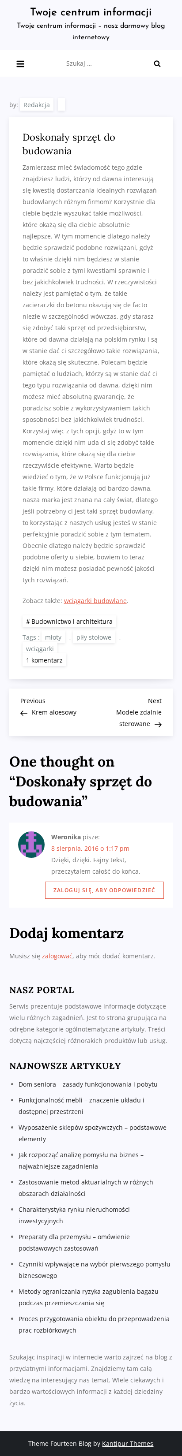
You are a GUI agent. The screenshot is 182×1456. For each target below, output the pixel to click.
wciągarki (40, 648)
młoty (53, 637)
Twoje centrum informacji (91, 12)
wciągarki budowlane (95, 600)
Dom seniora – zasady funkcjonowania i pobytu (88, 1084)
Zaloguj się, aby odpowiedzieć (104, 890)
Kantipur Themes (127, 1443)
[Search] (157, 63)
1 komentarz (46, 659)
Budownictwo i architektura (72, 621)
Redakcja (36, 105)
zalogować (57, 956)
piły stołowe (93, 637)
